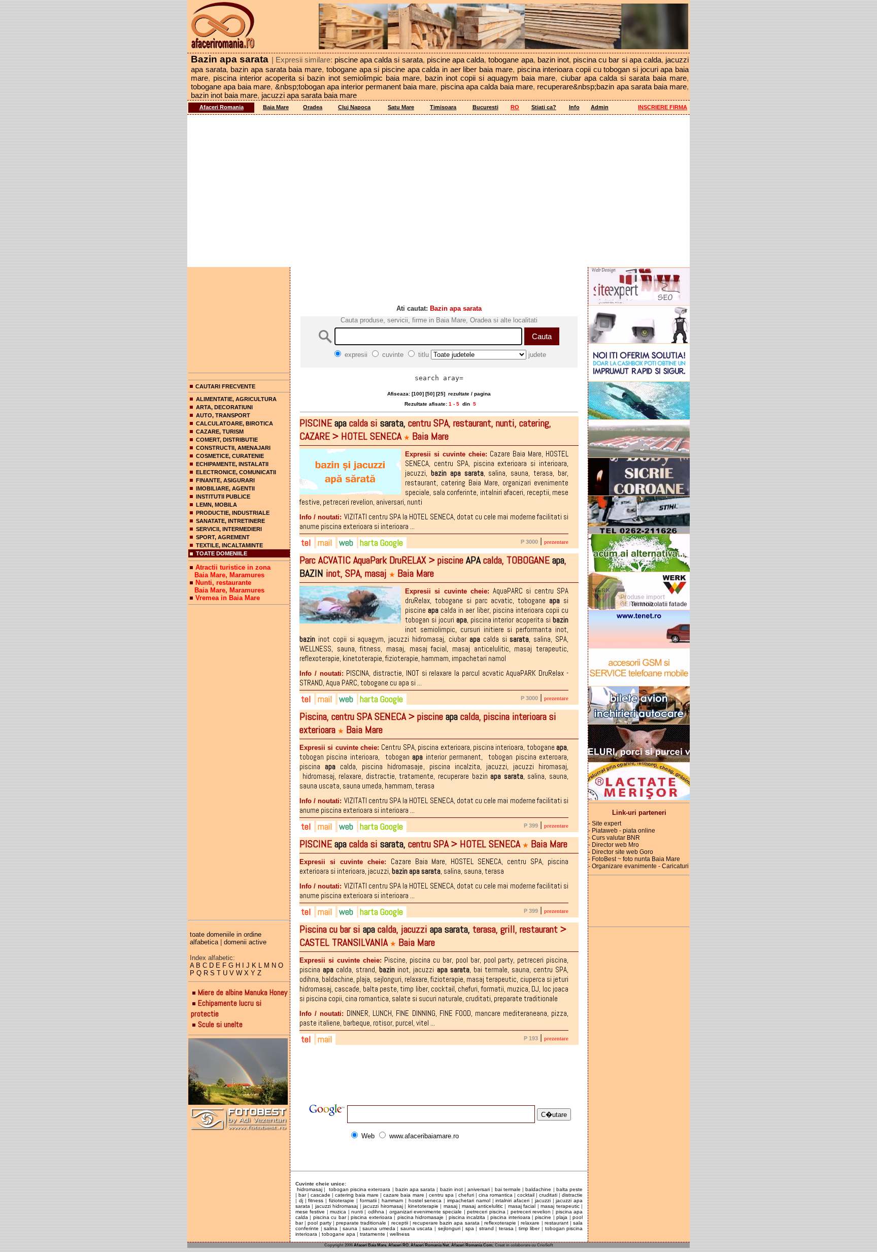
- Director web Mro (613, 844)
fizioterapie (341, 1200)
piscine (543, 1217)
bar (302, 1195)
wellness (400, 1234)
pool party (319, 1223)
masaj (450, 1206)
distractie (572, 1195)
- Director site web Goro (620, 851)
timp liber (529, 1228)
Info (574, 107)
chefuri (466, 1195)
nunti (357, 1211)
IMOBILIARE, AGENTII (225, 488)
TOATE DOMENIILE (221, 553)
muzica (338, 1211)
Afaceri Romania (221, 107)
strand (486, 1228)
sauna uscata (416, 1228)
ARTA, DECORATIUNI (224, 407)
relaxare (530, 1223)
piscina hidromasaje (420, 1217)
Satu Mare (401, 107)
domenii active (245, 942)
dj (301, 1200)
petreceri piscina (486, 1211)
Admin (600, 107)
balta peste (569, 1189)
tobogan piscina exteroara (359, 1189)
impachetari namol (468, 1200)
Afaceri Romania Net (430, 1245)
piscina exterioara (371, 1217)
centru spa (441, 1195)
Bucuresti (485, 107)
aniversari (478, 1189)
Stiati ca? (543, 107)
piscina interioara (510, 1217)
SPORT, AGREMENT (223, 537)
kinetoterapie (423, 1206)
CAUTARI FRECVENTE (225, 386)
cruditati (548, 1195)
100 (417, 394)
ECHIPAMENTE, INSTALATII (232, 464)
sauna (350, 1228)
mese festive (310, 1211)
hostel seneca (425, 1200)
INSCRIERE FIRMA (662, 107)
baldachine (538, 1189)
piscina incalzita (467, 1217)
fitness (315, 1200)
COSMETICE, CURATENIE (230, 456)
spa (469, 1228)
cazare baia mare (403, 1195)
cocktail (525, 1195)
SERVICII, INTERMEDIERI (229, 529)
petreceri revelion (531, 1211)
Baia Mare (276, 107)
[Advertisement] (438, 191)
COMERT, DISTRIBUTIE (227, 440)
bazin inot (451, 1189)
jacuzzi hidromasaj (336, 1206)
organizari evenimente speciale (425, 1211)
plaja (561, 1217)
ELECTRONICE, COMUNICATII (236, 472)
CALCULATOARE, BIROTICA (234, 423)
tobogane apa (338, 1234)
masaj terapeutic (560, 1206)
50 (430, 394)
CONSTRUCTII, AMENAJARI (233, 448)
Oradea (312, 107)
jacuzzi (543, 1200)
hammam (392, 1200)
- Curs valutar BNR (614, 837)
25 (440, 394)
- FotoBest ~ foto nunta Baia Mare (634, 859)
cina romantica (496, 1195)
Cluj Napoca (354, 107)
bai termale (508, 1189)
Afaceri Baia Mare (370, 1245)
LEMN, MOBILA (216, 505)
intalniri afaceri (512, 1200)
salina (331, 1228)
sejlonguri (449, 1228)
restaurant (556, 1223)
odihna (376, 1211)
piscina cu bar (329, 1217)
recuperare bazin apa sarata (446, 1223)
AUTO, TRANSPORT (223, 415)
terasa (506, 1228)
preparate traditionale (361, 1223)
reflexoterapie (500, 1223)
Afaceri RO (398, 1245)
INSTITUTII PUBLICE (223, 496)
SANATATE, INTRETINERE (230, 521)
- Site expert (604, 823)
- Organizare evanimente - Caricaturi (638, 866)
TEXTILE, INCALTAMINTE (229, 545)
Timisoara (443, 107)
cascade (320, 1195)
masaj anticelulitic (482, 1206)
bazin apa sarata (415, 1189)
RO (515, 107)
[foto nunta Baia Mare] (239, 1072)
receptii (399, 1223)
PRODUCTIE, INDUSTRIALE (232, 513)
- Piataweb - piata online (621, 830)
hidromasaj (308, 1189)
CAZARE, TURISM (220, 432)
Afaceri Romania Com (471, 1245)
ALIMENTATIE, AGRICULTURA (236, 399)
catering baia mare (357, 1195)
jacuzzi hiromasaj (382, 1206)
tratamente (372, 1234)
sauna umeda (378, 1228)
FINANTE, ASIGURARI (225, 480)
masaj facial (521, 1206)
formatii (368, 1200)
